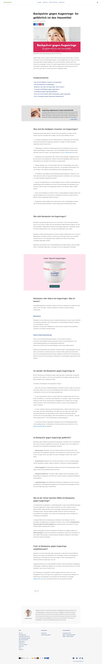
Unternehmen (43, 633)
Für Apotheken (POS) (67, 633)
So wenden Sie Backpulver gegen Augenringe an (47, 89)
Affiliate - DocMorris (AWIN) (68, 636)
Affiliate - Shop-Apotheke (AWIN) (69, 634)
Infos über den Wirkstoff (23, 639)
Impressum (21, 649)
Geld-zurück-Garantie (23, 644)
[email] (42, 24)
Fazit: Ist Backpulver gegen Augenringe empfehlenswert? (49, 96)
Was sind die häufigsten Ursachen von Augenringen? (48, 82)
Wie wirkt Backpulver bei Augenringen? (44, 84)
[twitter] (37, 24)
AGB (20, 647)
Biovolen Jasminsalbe (39, 426)
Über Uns (21, 633)
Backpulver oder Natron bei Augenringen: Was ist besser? (49, 87)
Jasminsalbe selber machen (24, 636)
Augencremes (37, 578)
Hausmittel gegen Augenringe (24, 638)
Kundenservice (22, 642)
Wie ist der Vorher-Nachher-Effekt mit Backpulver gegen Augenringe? (52, 94)
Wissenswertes (22, 641)
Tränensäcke (68, 152)
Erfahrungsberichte (22, 634)
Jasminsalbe (77, 661)
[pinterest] (40, 24)
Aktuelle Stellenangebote (46, 634)
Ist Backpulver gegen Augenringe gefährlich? (45, 91)
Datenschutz (21, 646)
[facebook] (34, 24)
